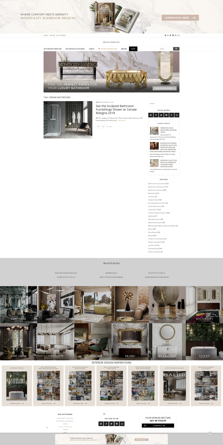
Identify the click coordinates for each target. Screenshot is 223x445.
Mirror (150, 229)
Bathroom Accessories (75, 49)
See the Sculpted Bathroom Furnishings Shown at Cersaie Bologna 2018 (116, 109)
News (97, 102)
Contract (151, 197)
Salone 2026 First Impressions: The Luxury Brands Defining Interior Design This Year (162, 137)
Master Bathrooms (155, 222)
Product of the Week (155, 239)
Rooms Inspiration (109, 49)
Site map (52, 35)
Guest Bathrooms (154, 206)
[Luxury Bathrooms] (111, 42)
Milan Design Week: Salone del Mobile (168, 130)
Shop (133, 49)
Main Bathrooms (154, 219)
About (46, 35)
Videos (91, 49)
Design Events (153, 200)
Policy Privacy (61, 35)
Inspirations (164, 128)
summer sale (152, 245)
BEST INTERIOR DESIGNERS (111, 277)
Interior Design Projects (157, 213)
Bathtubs (163, 149)
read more (122, 120)
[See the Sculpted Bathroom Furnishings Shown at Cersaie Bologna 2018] (68, 119)
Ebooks (124, 49)
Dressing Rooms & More (157, 203)
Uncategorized (153, 248)
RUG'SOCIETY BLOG (156, 273)
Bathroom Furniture (53, 49)
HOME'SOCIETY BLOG (66, 277)
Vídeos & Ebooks (154, 252)
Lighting (151, 216)
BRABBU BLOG (112, 273)
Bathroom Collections (168, 145)
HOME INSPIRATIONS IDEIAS (157, 277)
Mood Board (152, 232)
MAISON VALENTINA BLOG (66, 273)
